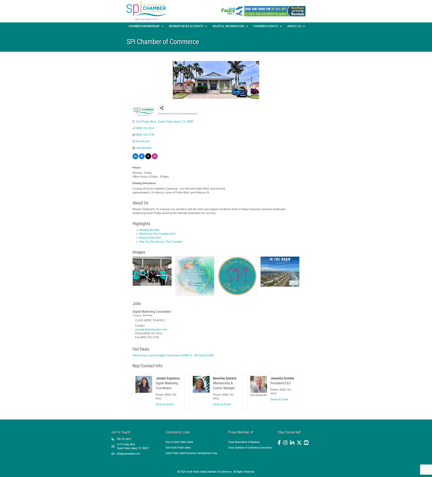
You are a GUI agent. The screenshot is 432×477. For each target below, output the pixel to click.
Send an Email (164, 404)
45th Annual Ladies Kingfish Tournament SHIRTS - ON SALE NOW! (173, 355)
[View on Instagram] (155, 158)
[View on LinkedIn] (135, 158)
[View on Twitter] (148, 158)
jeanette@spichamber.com (151, 329)
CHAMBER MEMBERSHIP (144, 26)
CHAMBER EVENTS (265, 26)
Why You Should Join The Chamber (160, 241)
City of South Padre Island (179, 442)
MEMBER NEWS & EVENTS (186, 26)
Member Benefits (149, 229)
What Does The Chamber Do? (157, 233)
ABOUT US (294, 26)
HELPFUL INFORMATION (228, 26)
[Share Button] (161, 108)
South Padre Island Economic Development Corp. (192, 453)
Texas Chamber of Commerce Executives (250, 447)
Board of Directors (150, 237)
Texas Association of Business (244, 442)
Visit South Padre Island (178, 447)
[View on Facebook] (142, 158)
